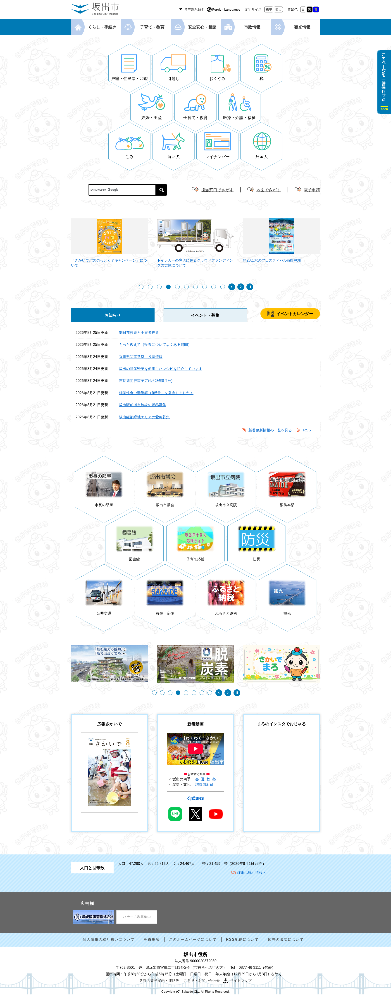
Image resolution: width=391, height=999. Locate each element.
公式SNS (195, 798)
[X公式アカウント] (195, 814)
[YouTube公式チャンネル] (216, 814)
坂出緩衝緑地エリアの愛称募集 (144, 417)
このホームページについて (193, 939)
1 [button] (141, 286)
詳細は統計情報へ (251, 872)
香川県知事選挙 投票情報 (140, 357)
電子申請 (312, 190)
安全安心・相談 (202, 27)
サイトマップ (241, 981)
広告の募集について (286, 939)
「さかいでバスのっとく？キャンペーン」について (99, 262)
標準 (269, 9)
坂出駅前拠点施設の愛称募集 (142, 405)
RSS (307, 430)
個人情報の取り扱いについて (108, 939)
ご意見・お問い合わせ (202, 981)
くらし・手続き (102, 27)
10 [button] (222, 286)
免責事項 (152, 939)
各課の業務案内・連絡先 (159, 981)
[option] (99, 245)
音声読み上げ (193, 9)
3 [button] (159, 286)
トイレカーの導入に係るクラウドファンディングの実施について (185, 262)
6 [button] (186, 286)
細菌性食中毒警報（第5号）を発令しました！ (156, 393)
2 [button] (150, 286)
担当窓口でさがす (217, 190)
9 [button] (213, 286)
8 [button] (204, 286)
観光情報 (302, 27)
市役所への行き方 (208, 967)
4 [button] (168, 286)
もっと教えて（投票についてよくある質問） (155, 344)
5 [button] (177, 286)
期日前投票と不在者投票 (139, 333)
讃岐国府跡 (204, 784)
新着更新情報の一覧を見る (270, 430)
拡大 (278, 9)
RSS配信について (242, 939)
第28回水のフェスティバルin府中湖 (262, 260)
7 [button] (195, 286)
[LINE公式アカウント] (175, 814)
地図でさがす (268, 190)
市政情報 (252, 27)
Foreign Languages (226, 9)
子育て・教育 (152, 27)
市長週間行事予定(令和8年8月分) (145, 381)
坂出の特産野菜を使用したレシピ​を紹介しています (160, 369)
